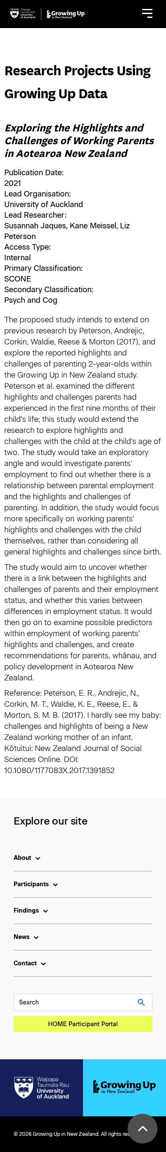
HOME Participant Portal (83, 1024)
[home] (47, 14)
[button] (147, 14)
